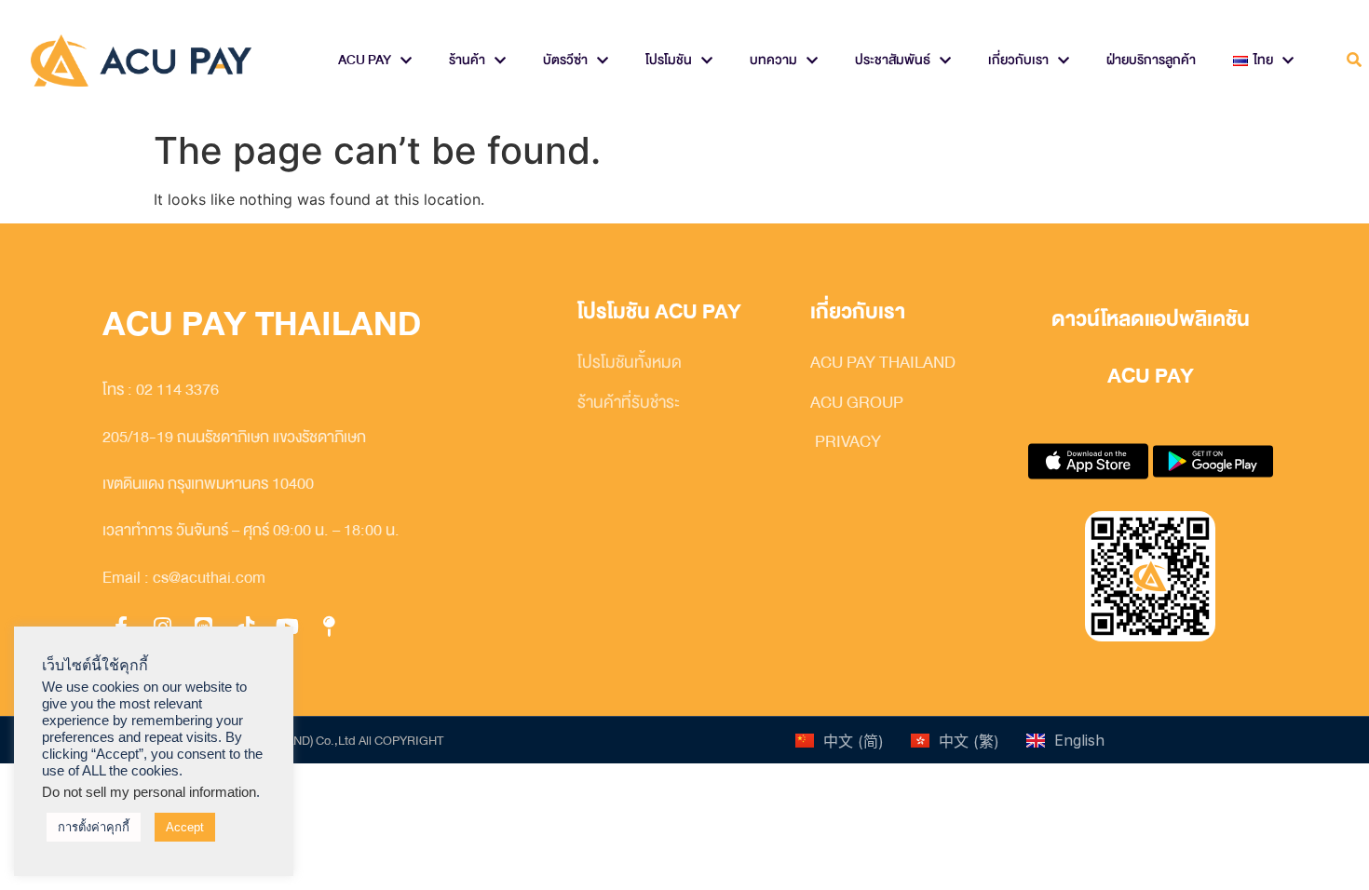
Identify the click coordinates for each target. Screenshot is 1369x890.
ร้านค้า (467, 60)
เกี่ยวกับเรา (1018, 60)
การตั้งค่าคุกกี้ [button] (93, 827)
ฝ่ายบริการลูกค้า (1151, 60)
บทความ (773, 60)
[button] (1353, 60)
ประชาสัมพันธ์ (892, 60)
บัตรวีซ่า (565, 60)
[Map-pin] (328, 626)
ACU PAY (364, 60)
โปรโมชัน (668, 60)
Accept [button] (185, 827)
